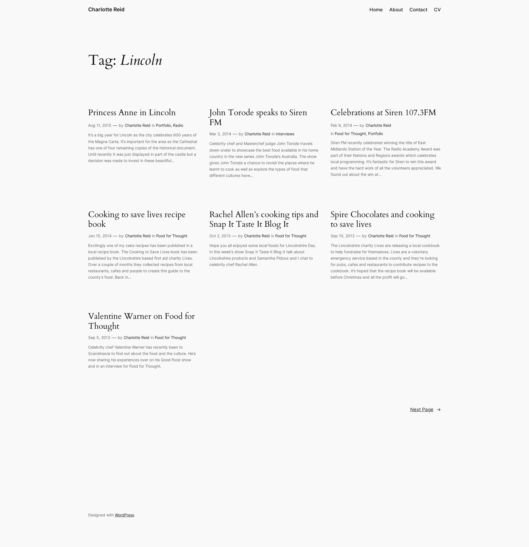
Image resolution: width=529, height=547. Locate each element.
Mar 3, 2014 (220, 133)
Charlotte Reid (106, 9)
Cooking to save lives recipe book (137, 220)
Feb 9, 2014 (341, 125)
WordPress (124, 515)
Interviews (285, 133)
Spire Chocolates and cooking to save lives (382, 220)
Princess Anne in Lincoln (132, 113)
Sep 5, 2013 (99, 337)
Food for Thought (350, 133)
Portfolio (163, 125)
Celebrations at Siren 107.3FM (383, 113)
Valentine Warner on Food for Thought (141, 321)
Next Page (425, 409)
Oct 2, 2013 (220, 235)
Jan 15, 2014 (100, 235)
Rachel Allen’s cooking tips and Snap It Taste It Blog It (264, 220)
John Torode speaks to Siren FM (258, 118)
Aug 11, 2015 (99, 125)
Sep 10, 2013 (343, 235)
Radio (178, 125)
